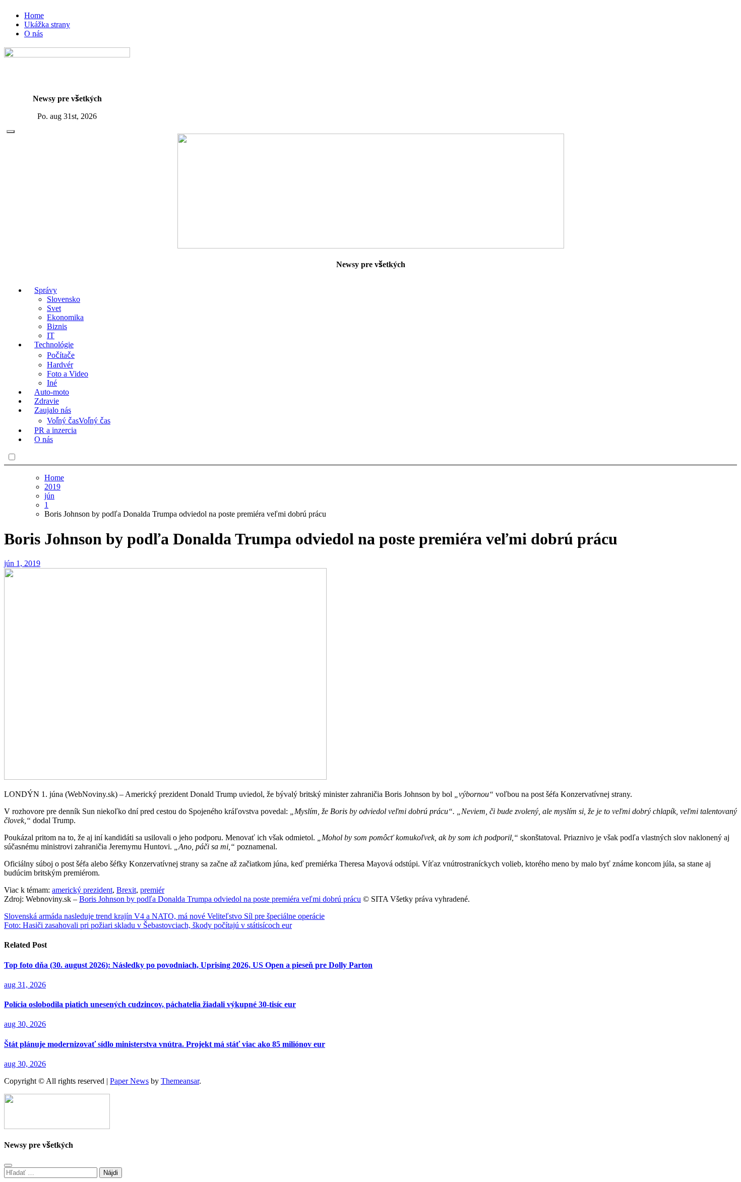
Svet (54, 308)
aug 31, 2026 (25, 984)
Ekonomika (65, 317)
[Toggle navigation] (11, 131)
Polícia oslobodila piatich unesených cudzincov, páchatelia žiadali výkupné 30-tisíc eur (150, 1004)
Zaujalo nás (52, 410)
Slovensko (63, 299)
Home (34, 15)
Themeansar (180, 1081)
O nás (33, 33)
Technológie (54, 344)
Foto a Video (67, 373)
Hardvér (60, 364)
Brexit (126, 890)
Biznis (57, 326)
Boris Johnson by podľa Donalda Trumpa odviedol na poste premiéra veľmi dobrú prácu (220, 899)
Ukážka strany (47, 24)
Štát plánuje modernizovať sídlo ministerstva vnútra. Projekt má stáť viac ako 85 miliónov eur (164, 1044)
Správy (45, 290)
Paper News (129, 1081)
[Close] (8, 1165)
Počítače (61, 355)
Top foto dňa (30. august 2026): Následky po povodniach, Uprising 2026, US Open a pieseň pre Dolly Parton (188, 965)
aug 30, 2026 (25, 1024)
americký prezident (82, 890)
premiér (152, 890)
